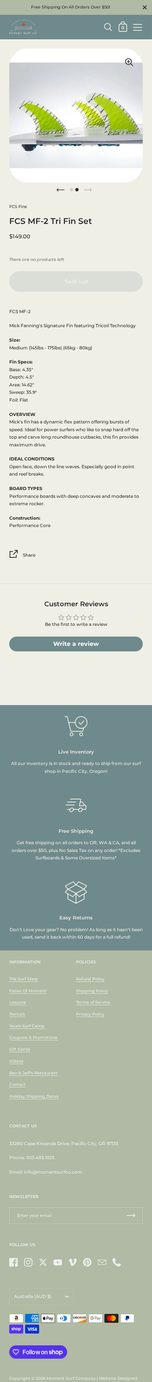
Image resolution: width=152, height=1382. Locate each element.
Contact (17, 1084)
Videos (16, 1061)
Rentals (17, 1014)
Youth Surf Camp (27, 1026)
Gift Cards (19, 1049)
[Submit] (131, 1215)
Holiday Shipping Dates (34, 1096)
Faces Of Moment (27, 990)
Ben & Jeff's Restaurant (33, 1073)
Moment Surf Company (71, 1378)
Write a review (76, 643)
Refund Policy (90, 979)
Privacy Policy (90, 1014)
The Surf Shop (23, 979)
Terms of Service (93, 1002)
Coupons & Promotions (33, 1037)
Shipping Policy (92, 990)
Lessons (17, 1002)
